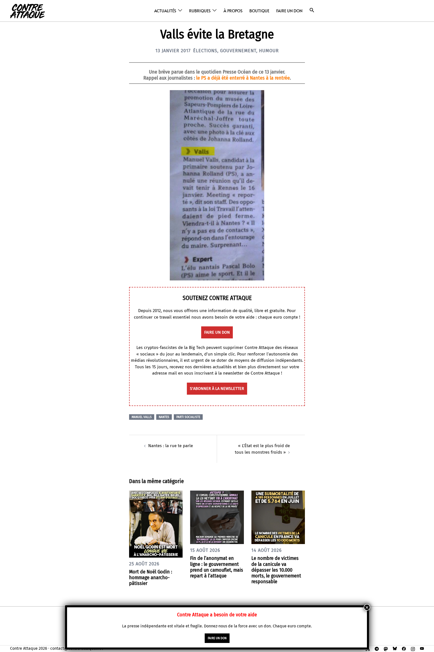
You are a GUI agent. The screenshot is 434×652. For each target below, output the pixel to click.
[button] (311, 10)
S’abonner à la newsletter (217, 388)
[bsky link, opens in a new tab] (395, 648)
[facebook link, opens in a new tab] (404, 648)
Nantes (164, 417)
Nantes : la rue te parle (170, 445)
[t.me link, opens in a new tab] (377, 648)
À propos (233, 10)
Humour (269, 50)
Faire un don (289, 10)
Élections (205, 50)
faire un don (217, 332)
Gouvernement (238, 50)
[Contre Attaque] (27, 10)
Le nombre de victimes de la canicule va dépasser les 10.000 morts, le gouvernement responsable (276, 569)
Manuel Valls (142, 417)
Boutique (259, 10)
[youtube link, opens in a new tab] (422, 648)
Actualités (165, 10)
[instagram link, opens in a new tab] (413, 648)
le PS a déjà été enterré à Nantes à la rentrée (243, 78)
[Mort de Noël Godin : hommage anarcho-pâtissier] (156, 523)
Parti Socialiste (188, 417)
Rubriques (199, 10)
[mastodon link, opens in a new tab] (386, 648)
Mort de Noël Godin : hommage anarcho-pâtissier (150, 577)
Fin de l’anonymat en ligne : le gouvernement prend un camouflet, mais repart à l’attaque (216, 567)
